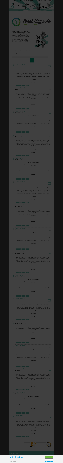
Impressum (11, 461)
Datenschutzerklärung (15, 461)
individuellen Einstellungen (31, 459)
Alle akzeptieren (49, 456)
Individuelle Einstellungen (49, 461)
